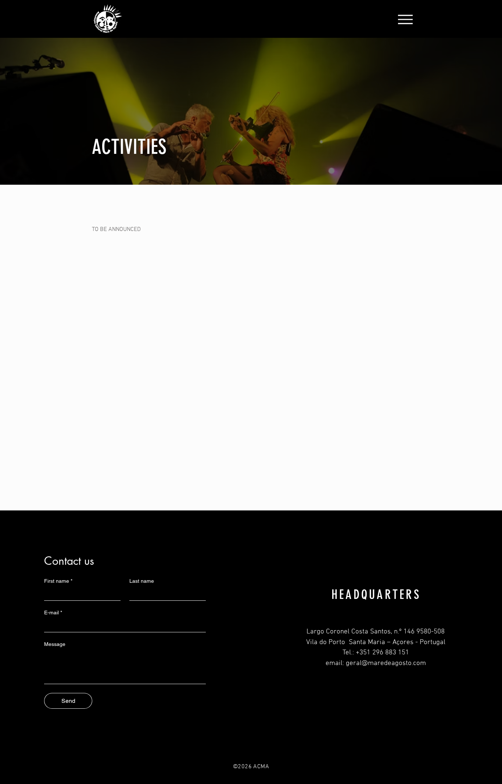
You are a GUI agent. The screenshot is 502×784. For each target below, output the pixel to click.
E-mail (53, 612)
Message (54, 644)
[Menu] (405, 19)
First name (58, 581)
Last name (141, 581)
